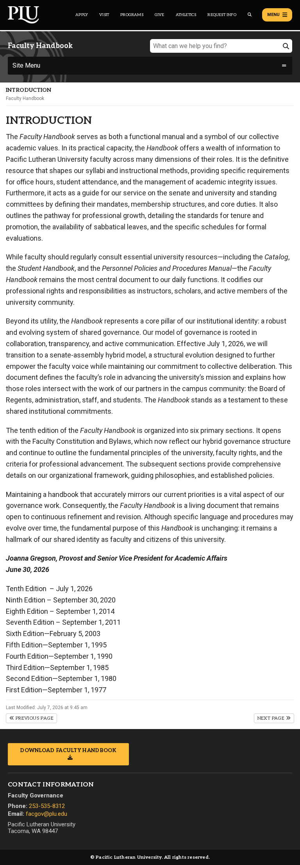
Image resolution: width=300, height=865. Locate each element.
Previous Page (34, 718)
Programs (131, 15)
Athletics (186, 15)
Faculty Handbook (25, 98)
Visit (104, 15)
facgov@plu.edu (46, 813)
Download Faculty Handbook (68, 750)
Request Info (221, 15)
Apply (81, 15)
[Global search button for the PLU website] (249, 14)
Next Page (271, 718)
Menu (273, 14)
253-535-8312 (47, 806)
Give (159, 15)
